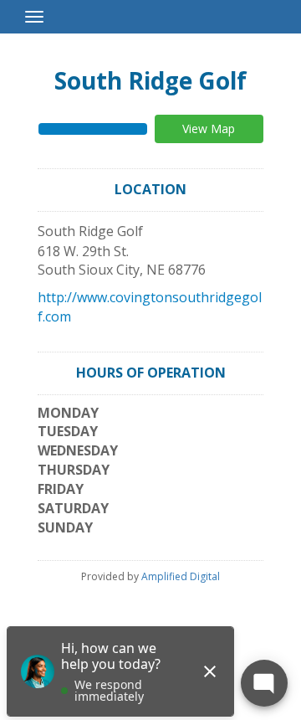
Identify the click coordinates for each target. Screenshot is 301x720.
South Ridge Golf (150, 80)
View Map (208, 128)
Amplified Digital (180, 576)
